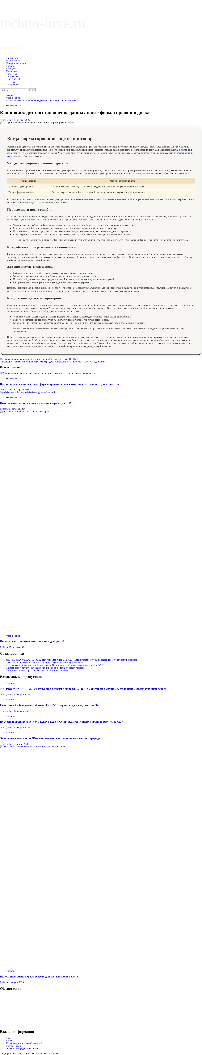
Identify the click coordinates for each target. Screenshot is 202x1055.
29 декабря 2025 (22, 120)
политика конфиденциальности (22, 1048)
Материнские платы (16, 63)
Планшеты (11, 71)
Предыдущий (38, 359)
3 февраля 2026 (21, 389)
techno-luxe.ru (43, 23)
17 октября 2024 (17, 409)
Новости (10, 66)
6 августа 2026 (21, 744)
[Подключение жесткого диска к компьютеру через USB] (27, 392)
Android (16, 79)
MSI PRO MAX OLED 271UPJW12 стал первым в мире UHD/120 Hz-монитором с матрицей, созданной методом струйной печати (72, 660)
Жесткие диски (13, 60)
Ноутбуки (11, 68)
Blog (8, 1038)
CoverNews (41, 1053)
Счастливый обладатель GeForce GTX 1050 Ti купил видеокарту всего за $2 (44, 662)
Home (9, 1040)
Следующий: (53, 361)
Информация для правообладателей (24, 1043)
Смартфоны (12, 76)
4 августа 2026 (16, 982)
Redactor (4, 409)
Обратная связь (13, 1046)
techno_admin (7, 120)
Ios (13, 82)
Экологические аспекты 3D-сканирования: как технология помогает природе (45, 667)
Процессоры (12, 74)
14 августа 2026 (22, 694)
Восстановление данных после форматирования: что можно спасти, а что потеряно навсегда (59, 384)
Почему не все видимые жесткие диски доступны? (32, 641)
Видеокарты (12, 58)
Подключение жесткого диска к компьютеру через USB (35, 403)
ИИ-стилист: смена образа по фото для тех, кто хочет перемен (37, 670)
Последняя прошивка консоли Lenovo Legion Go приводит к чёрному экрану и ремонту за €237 (54, 665)
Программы (12, 84)
